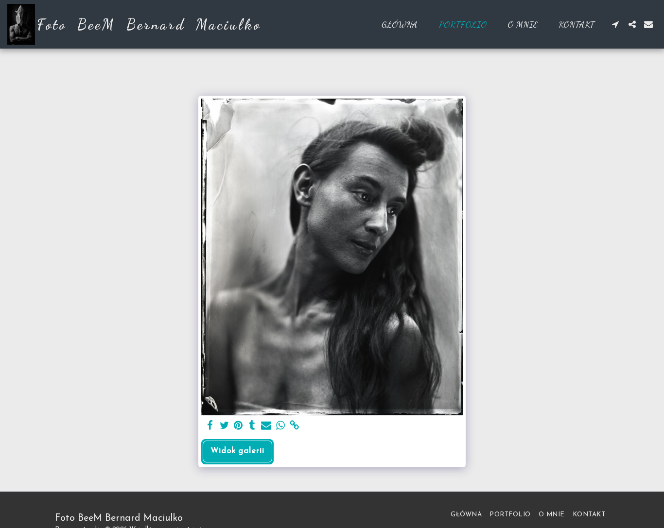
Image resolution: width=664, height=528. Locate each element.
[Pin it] (238, 426)
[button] (615, 24)
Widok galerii (237, 451)
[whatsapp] (280, 426)
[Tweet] (224, 426)
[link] (294, 426)
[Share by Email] (266, 426)
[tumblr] (252, 426)
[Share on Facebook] (210, 426)
